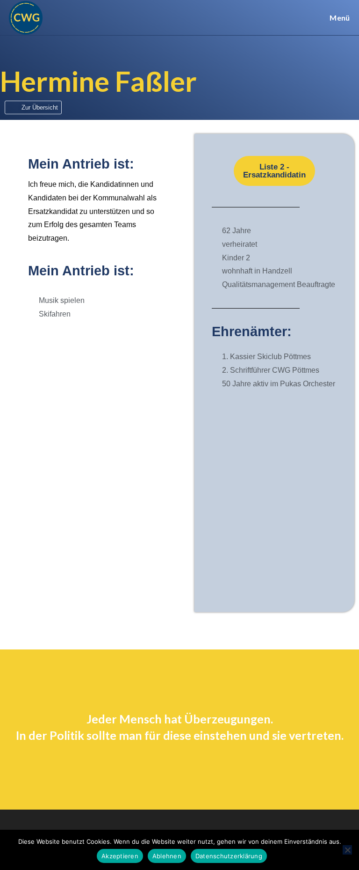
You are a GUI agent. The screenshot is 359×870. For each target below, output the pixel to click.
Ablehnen (166, 856)
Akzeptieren (119, 856)
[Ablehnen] (347, 850)
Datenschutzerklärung (228, 856)
